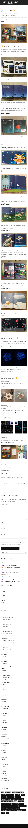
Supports (4, 604)
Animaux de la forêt (7, 642)
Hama (18, 477)
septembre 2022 (5, 743)
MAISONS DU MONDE (6, 483)
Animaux (4, 638)
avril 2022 (4, 752)
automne (21, 792)
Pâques (7, 808)
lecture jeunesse (4, 803)
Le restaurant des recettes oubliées (11, 572)
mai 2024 (4, 718)
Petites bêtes (6, 649)
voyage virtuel (19, 810)
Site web (3, 534)
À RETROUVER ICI (5, 113)
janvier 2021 (4, 778)
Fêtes (3, 659)
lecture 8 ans (21, 801)
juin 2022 (4, 748)
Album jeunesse (7, 617)
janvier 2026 (4, 699)
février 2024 (4, 725)
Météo (4, 680)
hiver (22, 799)
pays (25, 805)
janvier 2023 (4, 736)
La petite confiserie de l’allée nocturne (12, 567)
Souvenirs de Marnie (8, 585)
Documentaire (6, 622)
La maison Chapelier (8, 579)
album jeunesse (15, 792)
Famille (3, 656)
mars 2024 (4, 722)
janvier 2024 (4, 727)
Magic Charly (6, 574)
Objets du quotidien (6, 682)
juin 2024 (4, 715)
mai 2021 (4, 769)
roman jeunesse (4, 810)
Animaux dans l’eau (7, 640)
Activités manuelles (6, 633)
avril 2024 (4, 720)
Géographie (4, 661)
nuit (23, 477)
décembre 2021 (5, 762)
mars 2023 (4, 731)
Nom (2, 522)
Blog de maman (10, 3)
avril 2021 (4, 771)
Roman (5, 626)
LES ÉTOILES (8, 11)
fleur (16, 797)
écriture (3, 812)
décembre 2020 (5, 780)
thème (14, 810)
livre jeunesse (20, 803)
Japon (4, 663)
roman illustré (16, 808)
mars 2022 (4, 755)
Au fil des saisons (7, 675)
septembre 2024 (5, 713)
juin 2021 (4, 766)
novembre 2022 (5, 738)
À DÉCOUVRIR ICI (5, 55)
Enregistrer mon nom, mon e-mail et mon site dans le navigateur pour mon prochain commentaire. (13, 543)
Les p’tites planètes (6, 148)
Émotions (4, 654)
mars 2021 (4, 773)
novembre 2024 (5, 708)
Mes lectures (6, 624)
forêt (20, 797)
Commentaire (4, 504)
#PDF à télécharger (6, 631)
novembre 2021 (5, 764)
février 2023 (4, 734)
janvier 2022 (4, 759)
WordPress (18, 825)
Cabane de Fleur (9, 2)
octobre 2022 (5, 741)
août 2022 (4, 745)
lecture (15, 801)
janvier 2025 (4, 704)
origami (21, 805)
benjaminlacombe (5, 794)
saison (10, 810)
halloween (9, 799)
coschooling (10, 477)
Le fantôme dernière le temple (10, 565)
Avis (3, 598)
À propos (4, 595)
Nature (3, 673)
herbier (18, 799)
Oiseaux (5, 647)
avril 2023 (4, 729)
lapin (12, 801)
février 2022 (4, 757)
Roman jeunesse (7, 629)
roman (11, 808)
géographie (4, 799)
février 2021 (4, 775)
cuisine (23, 794)
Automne (5, 686)
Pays (3, 602)
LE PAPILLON (22, 483)
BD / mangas (6, 619)
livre (21, 477)
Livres (3, 600)
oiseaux (16, 805)
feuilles (12, 797)
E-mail (3, 528)
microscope (4, 805)
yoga (25, 810)
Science (3, 689)
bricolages (12, 794)
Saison (3, 684)
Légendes (4, 670)
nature (9, 805)
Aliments (4, 635)
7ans (10, 792)
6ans (6, 792)
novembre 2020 (5, 782)
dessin (8, 797)
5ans (6, 477)
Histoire (3, 668)
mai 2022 (4, 750)
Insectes (5, 645)
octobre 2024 (5, 711)
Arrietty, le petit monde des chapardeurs (12, 563)
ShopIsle (9, 825)
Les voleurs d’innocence (8, 576)
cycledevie (4, 797)
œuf (7, 812)
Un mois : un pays (7, 666)
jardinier (7, 801)
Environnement (6, 677)
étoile (15, 477)
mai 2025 (4, 701)
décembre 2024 (5, 706)
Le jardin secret (6, 569)
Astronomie (13, 15)
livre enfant (15, 803)
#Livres (3, 615)
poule (3, 808)
